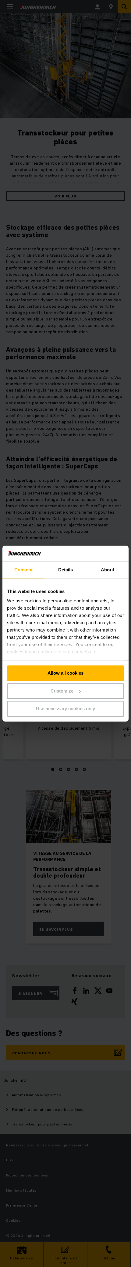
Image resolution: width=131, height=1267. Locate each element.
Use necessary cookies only (65, 708)
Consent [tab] (23, 569)
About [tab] (107, 569)
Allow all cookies (65, 673)
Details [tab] (65, 569)
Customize (62, 690)
